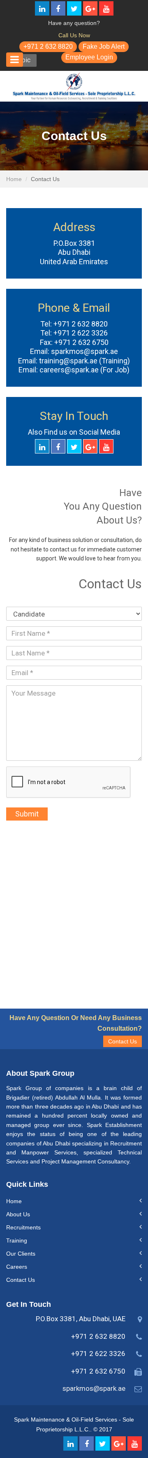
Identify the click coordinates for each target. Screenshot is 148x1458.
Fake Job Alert (104, 46)
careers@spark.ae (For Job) (84, 369)
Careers (16, 1266)
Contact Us (122, 1041)
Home (14, 179)
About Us (18, 1214)
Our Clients (20, 1253)
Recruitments (23, 1227)
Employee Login (89, 57)
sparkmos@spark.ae (83, 351)
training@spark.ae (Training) (83, 360)
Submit (27, 813)
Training (16, 1240)
